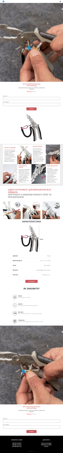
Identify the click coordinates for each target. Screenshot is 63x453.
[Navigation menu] (60, 1)
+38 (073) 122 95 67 (16, 443)
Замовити (31, 108)
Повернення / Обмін (46, 444)
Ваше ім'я (5, 96)
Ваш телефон (6, 102)
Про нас (46, 446)
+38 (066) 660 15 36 (16, 446)
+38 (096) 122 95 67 (16, 444)
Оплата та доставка (46, 443)
